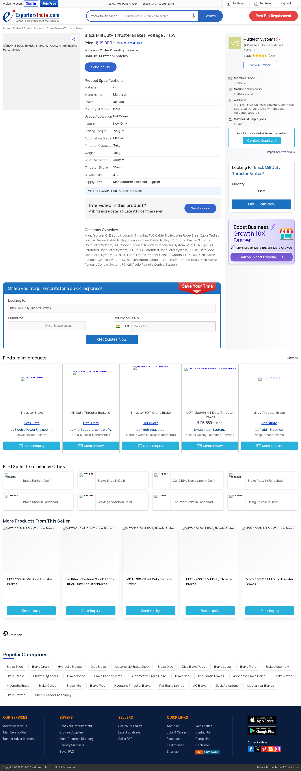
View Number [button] (260, 65)
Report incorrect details (281, 152)
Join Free (49, 3)
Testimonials (176, 745)
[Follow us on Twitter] (257, 749)
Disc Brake (98, 666)
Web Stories (203, 726)
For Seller (265, 3)
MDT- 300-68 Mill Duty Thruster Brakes (210, 414)
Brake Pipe (97, 685)
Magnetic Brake (18, 685)
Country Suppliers (71, 745)
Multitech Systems (212, 429)
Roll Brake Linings (171, 685)
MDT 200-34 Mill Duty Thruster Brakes (29, 581)
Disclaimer (202, 745)
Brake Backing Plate (108, 676)
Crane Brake (54, 28)
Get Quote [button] (32, 423)
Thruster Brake (31, 412)
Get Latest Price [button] (131, 43)
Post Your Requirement (75, 726)
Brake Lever (222, 666)
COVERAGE (208, 752)
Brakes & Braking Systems (28, 28)
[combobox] (122, 326)
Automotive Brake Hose (149, 676)
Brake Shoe (15, 666)
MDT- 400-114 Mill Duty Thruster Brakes (269, 581)
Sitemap (173, 751)
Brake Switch (16, 695)
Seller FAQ (125, 739)
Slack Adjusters (226, 685)
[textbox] (64, 325)
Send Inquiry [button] (100, 67)
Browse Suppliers (71, 732)
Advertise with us (15, 726)
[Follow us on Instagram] (277, 749)
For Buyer (238, 3)
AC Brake (199, 685)
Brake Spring (76, 676)
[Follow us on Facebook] (251, 749)
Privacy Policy (265, 767)
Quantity (15, 318)
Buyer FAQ (66, 751)
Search (210, 16)
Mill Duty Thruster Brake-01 (91, 412)
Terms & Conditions (286, 767)
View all (292, 358)
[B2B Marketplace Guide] (271, 749)
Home (6, 28)
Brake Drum (40, 666)
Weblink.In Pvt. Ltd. (43, 767)
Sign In (31, 3)
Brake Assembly (277, 666)
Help (289, 3)
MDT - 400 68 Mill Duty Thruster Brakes (209, 581)
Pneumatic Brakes (211, 676)
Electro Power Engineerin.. (34, 429)
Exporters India (31, 16)
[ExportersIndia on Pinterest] (264, 749)
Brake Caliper (48, 685)
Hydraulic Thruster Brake (132, 685)
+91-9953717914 (122, 3)
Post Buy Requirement (273, 15)
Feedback (173, 739)
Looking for (17, 300)
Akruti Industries (152, 429)
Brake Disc (165, 666)
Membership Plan (15, 732)
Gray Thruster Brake (269, 412)
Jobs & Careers (177, 732)
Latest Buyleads (129, 732)
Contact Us (203, 732)
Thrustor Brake (73, 28)
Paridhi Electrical (271, 429)
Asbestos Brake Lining (249, 676)
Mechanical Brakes (260, 685)
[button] (193, 16)
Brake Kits (74, 685)
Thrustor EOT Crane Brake (150, 412)
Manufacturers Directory (76, 739)
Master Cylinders (45, 676)
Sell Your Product (130, 726)
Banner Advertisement (19, 739)
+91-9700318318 (158, 3)
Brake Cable (15, 676)
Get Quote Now (261, 204)
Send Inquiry (31, 611)
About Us (173, 726)
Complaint (202, 739)
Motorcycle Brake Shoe (132, 666)
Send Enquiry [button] (34, 445)
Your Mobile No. (127, 318)
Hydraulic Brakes (70, 666)
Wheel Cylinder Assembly (52, 695)
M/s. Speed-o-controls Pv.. (93, 429)
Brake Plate (248, 666)
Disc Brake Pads (193, 666)
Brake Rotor (283, 676)
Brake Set (182, 676)
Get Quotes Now (111, 339)
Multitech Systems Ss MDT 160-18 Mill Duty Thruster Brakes (90, 581)
